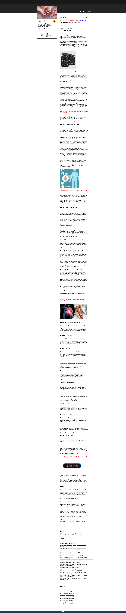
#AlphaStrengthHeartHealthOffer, (67, 603)
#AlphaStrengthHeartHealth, (66, 589)
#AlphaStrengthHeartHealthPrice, (66, 600)
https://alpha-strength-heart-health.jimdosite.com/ (70, 562)
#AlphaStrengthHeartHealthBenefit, (67, 596)
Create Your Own (117, 1)
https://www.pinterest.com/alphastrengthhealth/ (69, 569)
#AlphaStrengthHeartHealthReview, (67, 595)
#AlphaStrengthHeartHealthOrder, (67, 598)
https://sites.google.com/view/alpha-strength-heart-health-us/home (73, 557)
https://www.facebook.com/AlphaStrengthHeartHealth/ (71, 534)
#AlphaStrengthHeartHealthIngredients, (68, 602)
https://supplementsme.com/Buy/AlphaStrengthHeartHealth (72, 527)
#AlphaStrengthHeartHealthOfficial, (67, 593)
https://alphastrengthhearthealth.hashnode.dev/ (69, 567)
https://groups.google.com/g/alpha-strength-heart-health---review (73, 548)
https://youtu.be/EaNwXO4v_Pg (66, 540)
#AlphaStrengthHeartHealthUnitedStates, (68, 591)
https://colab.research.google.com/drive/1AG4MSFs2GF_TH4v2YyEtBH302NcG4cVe (76, 559)
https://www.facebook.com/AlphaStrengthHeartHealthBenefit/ (72, 533)
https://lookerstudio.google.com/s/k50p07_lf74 (69, 560)
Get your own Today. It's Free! (63, 611)
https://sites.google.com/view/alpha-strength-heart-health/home (72, 555)
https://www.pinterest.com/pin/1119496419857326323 (71, 570)
